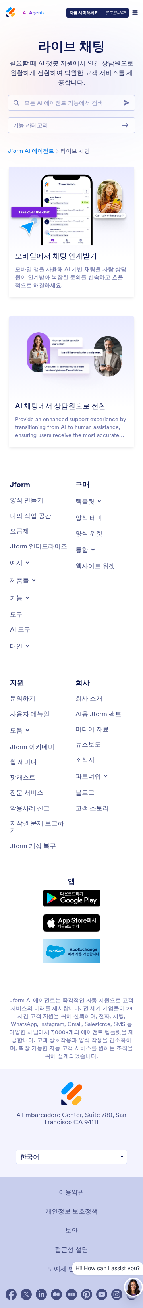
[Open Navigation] (135, 12)
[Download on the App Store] (71, 923)
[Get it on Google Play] (71, 898)
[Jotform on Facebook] (11, 1294)
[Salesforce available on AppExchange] (71, 951)
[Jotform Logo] (10, 13)
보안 (71, 1230)
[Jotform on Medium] (56, 1294)
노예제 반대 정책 (71, 1269)
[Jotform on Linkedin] (41, 1294)
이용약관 (71, 1192)
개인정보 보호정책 (71, 1211)
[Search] (129, 102)
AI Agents (34, 13)
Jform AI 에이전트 (31, 150)
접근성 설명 (71, 1249)
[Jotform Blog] (71, 1294)
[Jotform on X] (26, 1294)
